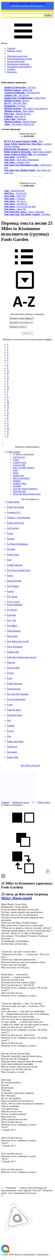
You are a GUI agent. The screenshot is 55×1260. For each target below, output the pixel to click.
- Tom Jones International (21, 159)
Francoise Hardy (14, 715)
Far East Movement (16, 699)
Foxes (10, 704)
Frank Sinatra (13, 502)
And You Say (19, 457)
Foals (9, 678)
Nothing (17, 481)
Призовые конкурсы (17, 56)
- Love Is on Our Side (20, 206)
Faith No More (14, 710)
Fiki (9, 720)
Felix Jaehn (12, 636)
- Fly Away (15, 201)
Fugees (10, 591)
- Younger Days (17, 162)
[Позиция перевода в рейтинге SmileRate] (3, 877)
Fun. (9, 736)
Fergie (10, 575)
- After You (15, 196)
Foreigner (11, 615)
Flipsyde (11, 662)
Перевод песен (14, 51)
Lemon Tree (18, 475)
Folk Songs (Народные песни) (22, 657)
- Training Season (17, 113)
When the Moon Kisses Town (27, 494)
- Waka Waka (24, 98)
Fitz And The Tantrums (18, 694)
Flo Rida (11, 549)
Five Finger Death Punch (18, 570)
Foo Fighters (13, 586)
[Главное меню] (23, 40)
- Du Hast (14, 106)
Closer (16, 459)
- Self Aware (16, 95)
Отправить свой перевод (19, 66)
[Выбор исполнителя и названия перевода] (24, 266)
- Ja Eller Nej (22, 149)
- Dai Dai (19, 87)
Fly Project (12, 610)
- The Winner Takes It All (19, 124)
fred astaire (12, 752)
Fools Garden (43, 802)
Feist (9, 560)
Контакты (12, 72)
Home (16, 473)
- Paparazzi (15, 119)
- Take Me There (15, 103)
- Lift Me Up (15, 204)
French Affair (13, 667)
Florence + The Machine (18, 517)
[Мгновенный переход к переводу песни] (24, 289)
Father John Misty (15, 741)
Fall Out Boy (13, 528)
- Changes (14, 198)
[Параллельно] (23, 827)
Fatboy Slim (12, 757)
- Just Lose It (14, 116)
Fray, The (11, 620)
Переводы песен (21, 802)
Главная (11, 48)
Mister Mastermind (16, 898)
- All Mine (27, 214)
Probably (17, 486)
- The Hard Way (22, 92)
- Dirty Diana (19, 111)
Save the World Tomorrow (25, 488)
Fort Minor (12, 625)
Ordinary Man (19, 483)
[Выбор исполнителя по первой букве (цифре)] (24, 311)
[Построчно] (23, 850)
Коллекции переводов (18, 64)
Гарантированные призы (19, 58)
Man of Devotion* (21, 478)
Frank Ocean (13, 554)
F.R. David (12, 596)
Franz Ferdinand (14, 604)
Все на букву (30, 765)
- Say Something (26, 154)
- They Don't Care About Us (26, 108)
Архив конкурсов (16, 61)
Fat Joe (10, 731)
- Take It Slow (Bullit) (27, 152)
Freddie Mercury (15, 565)
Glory (15, 470)
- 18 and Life (15, 193)
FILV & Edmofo (15, 646)
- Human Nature (20, 121)
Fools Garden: (13, 452)
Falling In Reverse (15, 523)
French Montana (14, 683)
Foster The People (15, 507)
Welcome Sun (19, 491)
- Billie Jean (18, 90)
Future (10, 533)
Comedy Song (19, 462)
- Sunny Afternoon (24, 212)
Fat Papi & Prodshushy (17, 544)
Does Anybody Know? (23, 467)
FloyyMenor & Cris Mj (18, 641)
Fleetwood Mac (14, 581)
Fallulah (11, 725)
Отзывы (11, 69)
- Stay (23, 141)
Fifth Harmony (14, 631)
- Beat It (16, 100)
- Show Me (15, 209)
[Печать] (48, 872)
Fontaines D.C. (14, 512)
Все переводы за (29, 176)
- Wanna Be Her (14, 190)
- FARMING (15, 157)
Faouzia (10, 538)
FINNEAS (12, 746)
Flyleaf (10, 673)
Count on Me (19, 465)
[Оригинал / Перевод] (23, 872)
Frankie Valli (13, 652)
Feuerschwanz (13, 689)
